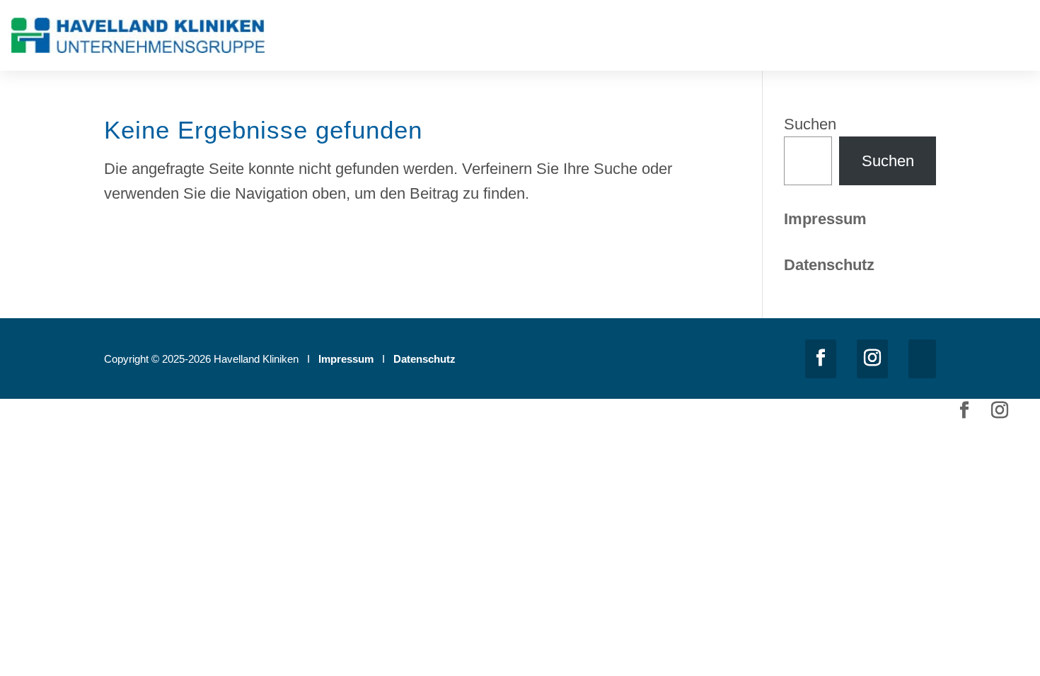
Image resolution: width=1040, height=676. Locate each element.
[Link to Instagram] (872, 358)
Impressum (825, 219)
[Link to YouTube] (922, 358)
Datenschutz (424, 359)
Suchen (810, 124)
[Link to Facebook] (820, 358)
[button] (1019, 38)
